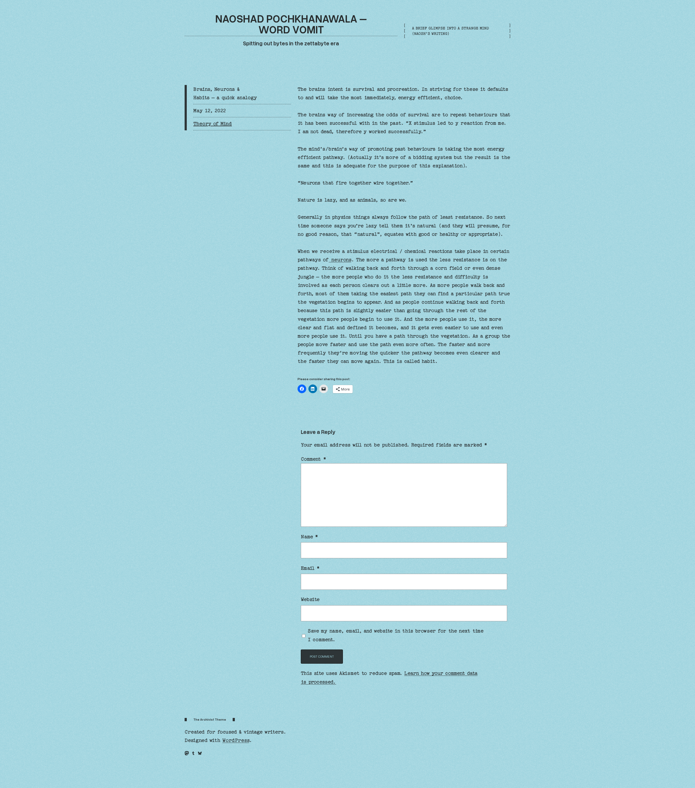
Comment (313, 459)
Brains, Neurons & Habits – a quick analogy (225, 93)
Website (310, 599)
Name (309, 536)
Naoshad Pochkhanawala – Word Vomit (291, 24)
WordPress (235, 740)
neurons (340, 259)
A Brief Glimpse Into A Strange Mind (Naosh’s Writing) (450, 30)
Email (310, 568)
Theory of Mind (212, 123)
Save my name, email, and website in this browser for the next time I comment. (396, 635)
